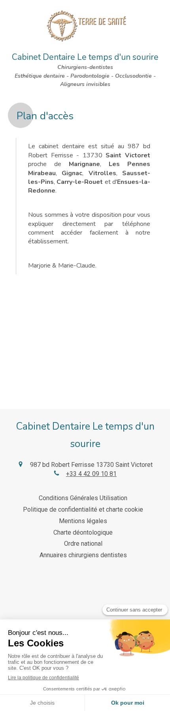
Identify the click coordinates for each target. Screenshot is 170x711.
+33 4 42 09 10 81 (91, 474)
